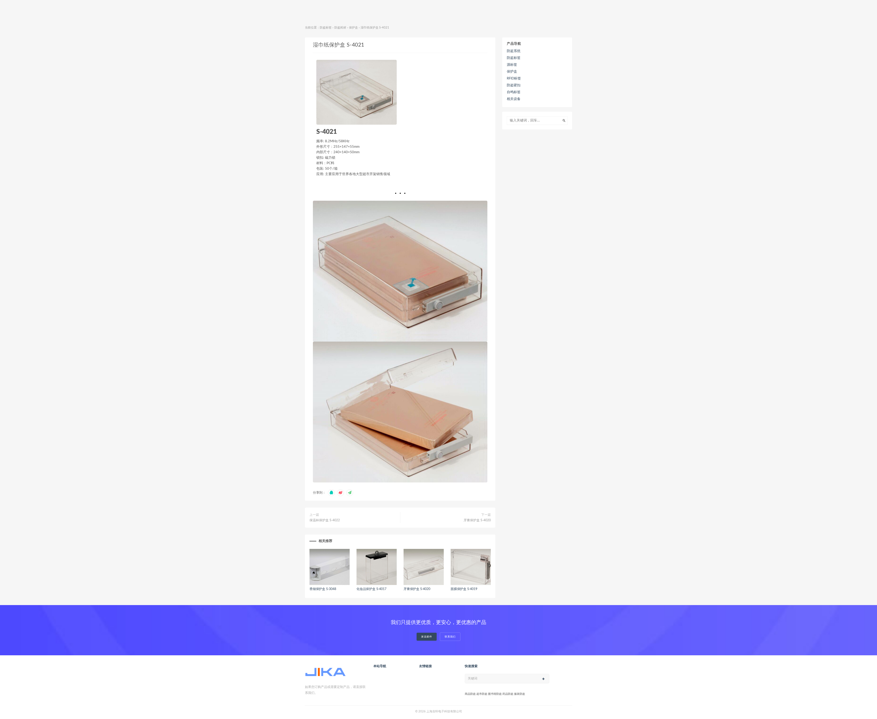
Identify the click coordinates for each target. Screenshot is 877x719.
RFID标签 (514, 78)
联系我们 (450, 636)
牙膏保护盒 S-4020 (477, 520)
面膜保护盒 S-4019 (464, 589)
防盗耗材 (340, 27)
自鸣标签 (513, 92)
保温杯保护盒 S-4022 (324, 520)
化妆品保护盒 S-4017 (371, 589)
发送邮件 (426, 636)
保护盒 (353, 27)
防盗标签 (326, 27)
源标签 (512, 64)
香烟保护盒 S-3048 (322, 589)
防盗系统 (513, 51)
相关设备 (513, 99)
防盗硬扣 (513, 85)
